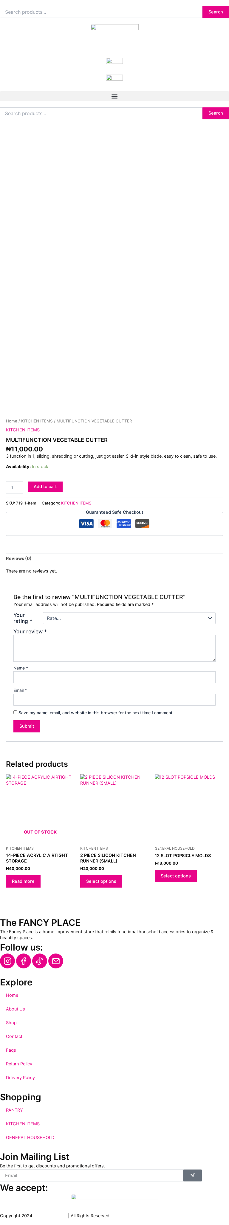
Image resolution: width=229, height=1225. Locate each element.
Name (20, 667)
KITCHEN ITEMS (37, 421)
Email (20, 690)
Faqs (11, 1050)
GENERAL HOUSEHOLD (30, 1137)
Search (215, 12)
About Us (15, 1009)
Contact (14, 1036)
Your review (30, 631)
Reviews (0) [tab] (19, 558)
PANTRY (14, 1110)
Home (11, 421)
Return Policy (19, 1064)
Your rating (22, 618)
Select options (101, 881)
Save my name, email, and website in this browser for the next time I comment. (96, 712)
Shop (11, 1022)
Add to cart (45, 486)
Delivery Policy (20, 1077)
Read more (23, 881)
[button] (114, 96)
